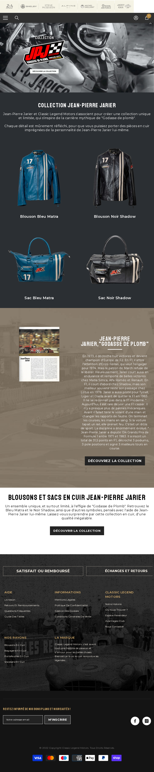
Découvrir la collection (76, 531)
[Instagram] (146, 721)
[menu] (5, 17)
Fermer (150, 22)
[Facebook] (135, 721)
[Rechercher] (16, 17)
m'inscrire (57, 719)
